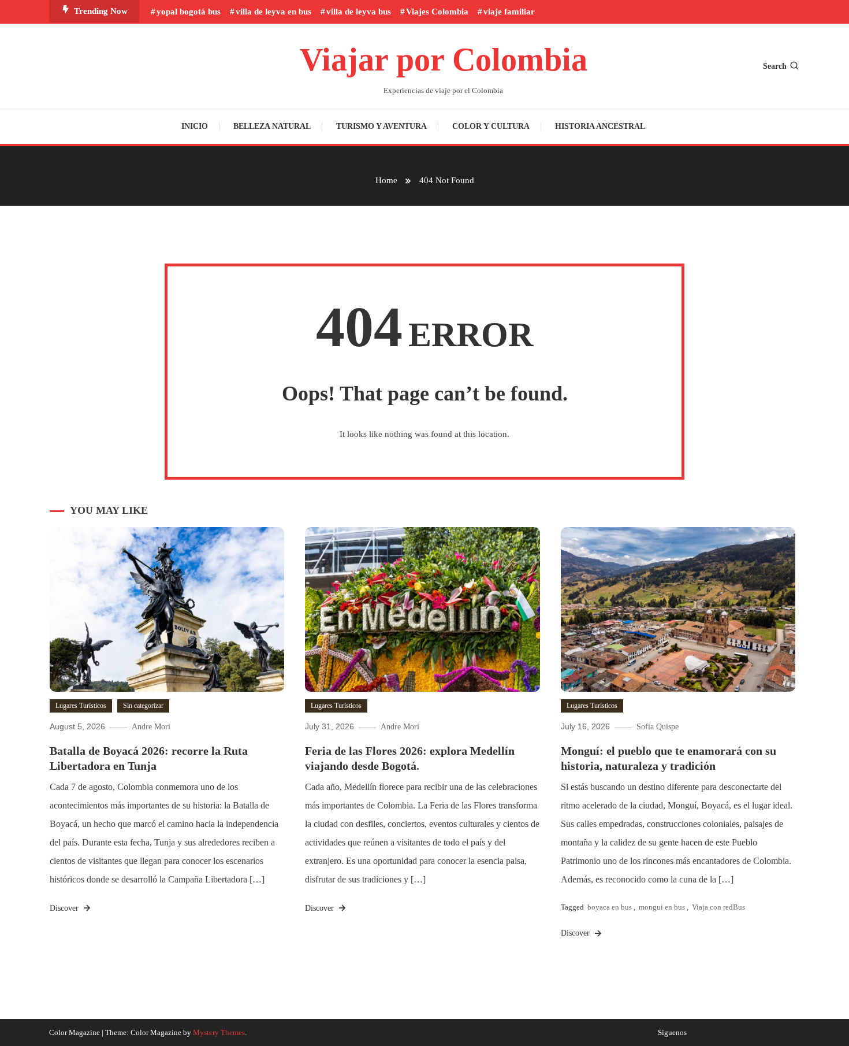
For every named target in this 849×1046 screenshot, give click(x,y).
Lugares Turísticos (80, 706)
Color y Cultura (491, 126)
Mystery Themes (219, 1032)
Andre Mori (151, 726)
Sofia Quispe (657, 726)
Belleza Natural (272, 126)
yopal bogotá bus (189, 11)
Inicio (194, 126)
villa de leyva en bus (273, 11)
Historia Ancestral (600, 126)
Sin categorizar (143, 706)
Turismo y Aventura (381, 126)
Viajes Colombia (437, 11)
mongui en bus (662, 907)
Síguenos (672, 1033)
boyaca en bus (609, 907)
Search (775, 66)
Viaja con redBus (718, 907)
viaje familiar (509, 11)
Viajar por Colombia (443, 59)
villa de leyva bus (358, 11)
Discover (65, 908)
